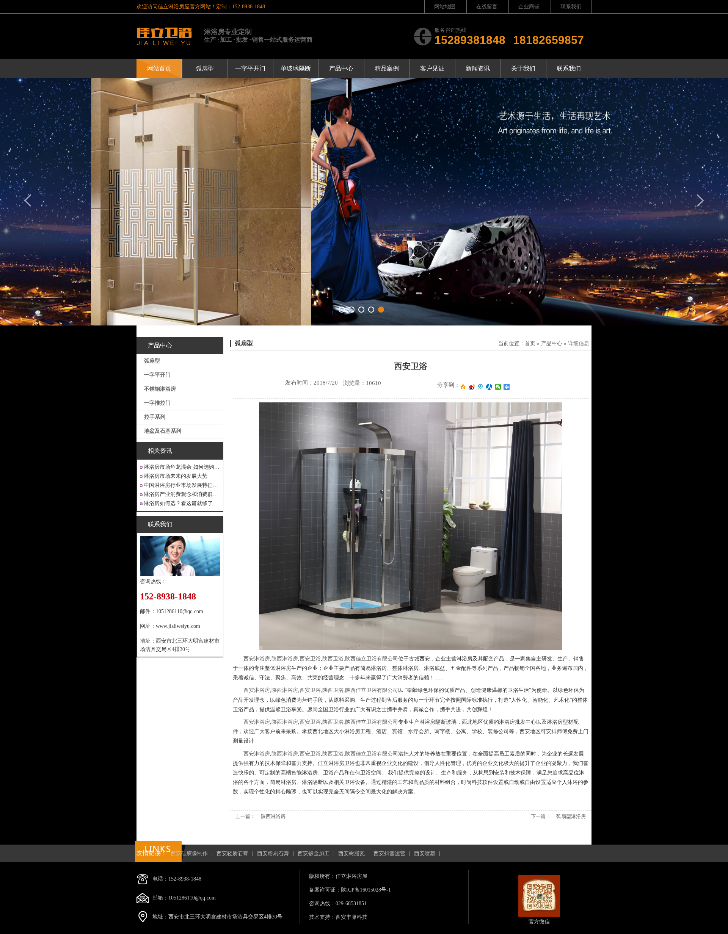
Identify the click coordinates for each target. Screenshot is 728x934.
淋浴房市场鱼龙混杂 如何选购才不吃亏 (182, 467)
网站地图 (444, 6)
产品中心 (341, 68)
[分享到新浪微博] (472, 387)
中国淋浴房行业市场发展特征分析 (182, 485)
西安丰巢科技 (351, 917)
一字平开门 (250, 68)
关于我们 (523, 68)
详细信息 (578, 343)
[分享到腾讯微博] (480, 387)
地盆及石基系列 (162, 431)
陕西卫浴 (333, 659)
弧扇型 (205, 68)
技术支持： (322, 917)
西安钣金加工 (313, 853)
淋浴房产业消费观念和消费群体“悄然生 (182, 494)
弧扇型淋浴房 (571, 816)
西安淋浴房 (256, 659)
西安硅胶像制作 (189, 853)
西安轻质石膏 (232, 853)
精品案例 (387, 68)
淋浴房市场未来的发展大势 (175, 476)
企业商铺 (529, 6)
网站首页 (159, 68)
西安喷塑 (424, 853)
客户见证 (432, 68)
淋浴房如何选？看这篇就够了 (178, 503)
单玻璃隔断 (296, 68)
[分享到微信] (498, 387)
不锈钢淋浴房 (160, 389)
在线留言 (486, 6)
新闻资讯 (478, 68)
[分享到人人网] (489, 387)
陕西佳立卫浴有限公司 (371, 659)
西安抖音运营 (389, 853)
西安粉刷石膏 (273, 853)
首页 (530, 343)
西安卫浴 (310, 659)
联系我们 (571, 6)
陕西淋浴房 (284, 659)
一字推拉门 (157, 403)
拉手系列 (154, 417)
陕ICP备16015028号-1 (366, 890)
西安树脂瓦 (351, 853)
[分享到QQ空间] (463, 387)
